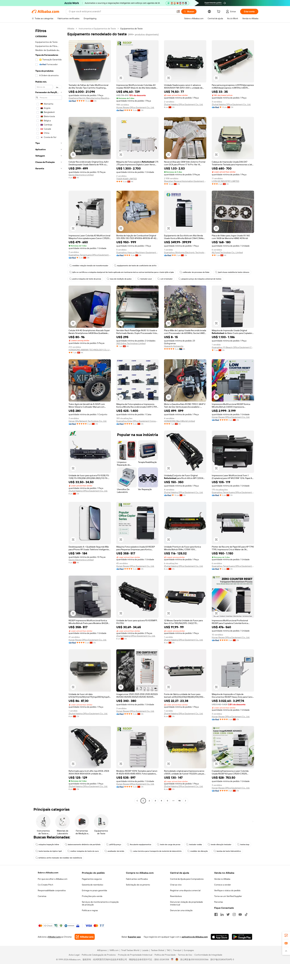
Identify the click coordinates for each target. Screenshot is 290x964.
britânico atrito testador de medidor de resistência (60, 858)
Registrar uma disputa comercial (185, 890)
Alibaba (70, 28)
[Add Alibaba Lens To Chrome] (85, 937)
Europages (189, 950)
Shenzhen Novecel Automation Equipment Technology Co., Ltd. (185, 181)
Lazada (145, 950)
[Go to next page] (185, 800)
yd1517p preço (115, 844)
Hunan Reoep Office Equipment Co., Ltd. (135, 107)
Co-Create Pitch (45, 884)
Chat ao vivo (176, 884)
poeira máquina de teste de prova (86, 279)
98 (179, 801)
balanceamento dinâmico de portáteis (84, 844)
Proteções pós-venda (92, 896)
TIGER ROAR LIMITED (126, 179)
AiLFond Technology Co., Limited (227, 252)
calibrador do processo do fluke (196, 272)
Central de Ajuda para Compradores (187, 879)
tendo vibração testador (221, 844)
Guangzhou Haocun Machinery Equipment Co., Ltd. (137, 252)
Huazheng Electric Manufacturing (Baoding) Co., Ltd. (90, 98)
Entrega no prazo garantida (94, 890)
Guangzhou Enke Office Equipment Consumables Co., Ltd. (137, 421)
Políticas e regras (90, 910)
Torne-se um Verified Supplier (228, 896)
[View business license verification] (172, 959)
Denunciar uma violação (181, 910)
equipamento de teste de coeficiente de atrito (136, 266)
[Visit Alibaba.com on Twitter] (228, 914)
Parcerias (218, 902)
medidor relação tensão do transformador (90, 266)
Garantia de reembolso (92, 884)
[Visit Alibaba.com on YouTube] (240, 914)
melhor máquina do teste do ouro (84, 851)
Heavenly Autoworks (173, 346)
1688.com (114, 950)
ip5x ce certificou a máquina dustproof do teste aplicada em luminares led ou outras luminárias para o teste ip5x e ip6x (123, 272)
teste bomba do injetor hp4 (50, 851)
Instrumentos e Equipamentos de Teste (97, 28)
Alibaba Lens (54, 937)
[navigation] (49, 415)
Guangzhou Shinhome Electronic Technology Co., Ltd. (185, 252)
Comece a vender (222, 884)
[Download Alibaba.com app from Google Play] (242, 937)
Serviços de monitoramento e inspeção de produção (100, 903)
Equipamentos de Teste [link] (131, 28)
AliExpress (102, 950)
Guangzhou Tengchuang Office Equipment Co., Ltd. (90, 255)
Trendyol (177, 950)
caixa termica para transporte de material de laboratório (157, 851)
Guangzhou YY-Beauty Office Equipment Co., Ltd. (233, 347)
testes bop (244, 844)
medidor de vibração (199, 851)
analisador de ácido (116, 851)
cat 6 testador (166, 279)
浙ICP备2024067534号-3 (222, 959)
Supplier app (134, 937)
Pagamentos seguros (92, 879)
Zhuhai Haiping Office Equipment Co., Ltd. (183, 104)
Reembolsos (176, 896)
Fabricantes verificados (137, 879)
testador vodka (195, 844)
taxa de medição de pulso (121, 279)
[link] (286, 935)
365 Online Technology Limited (130, 343)
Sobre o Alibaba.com (48, 872)
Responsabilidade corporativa (52, 890)
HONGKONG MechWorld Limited (179, 421)
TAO (169, 950)
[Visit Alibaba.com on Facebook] (216, 914)
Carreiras (42, 896)
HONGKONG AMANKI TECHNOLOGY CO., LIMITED (90, 350)
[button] (178, 11)
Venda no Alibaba (222, 879)
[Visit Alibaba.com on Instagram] (234, 914)
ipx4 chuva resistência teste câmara (233, 272)
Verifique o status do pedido (227, 890)
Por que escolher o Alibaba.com (52, 879)
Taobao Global (157, 950)
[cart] (219, 12)
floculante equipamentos (140, 844)
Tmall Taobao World (130, 950)
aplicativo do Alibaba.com (195, 937)
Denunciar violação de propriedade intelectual (186, 903)
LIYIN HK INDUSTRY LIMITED (225, 181)
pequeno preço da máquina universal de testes (201, 279)
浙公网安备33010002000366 (194, 959)
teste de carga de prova (170, 844)
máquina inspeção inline (49, 844)
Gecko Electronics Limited (81, 175)
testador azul (146, 279)
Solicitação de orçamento (138, 884)
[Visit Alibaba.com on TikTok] (246, 914)
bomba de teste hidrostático (229, 851)
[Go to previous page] (137, 800)
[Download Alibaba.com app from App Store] (220, 937)
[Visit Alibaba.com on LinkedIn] (222, 914)
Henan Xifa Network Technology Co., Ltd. (88, 421)
